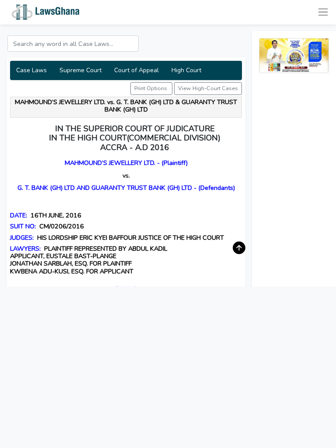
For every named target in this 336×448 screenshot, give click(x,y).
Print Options (151, 88)
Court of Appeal (136, 70)
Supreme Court (81, 70)
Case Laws (31, 70)
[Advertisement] (294, 211)
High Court (186, 70)
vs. (126, 175)
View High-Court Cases (208, 88)
